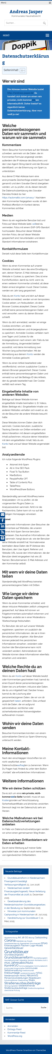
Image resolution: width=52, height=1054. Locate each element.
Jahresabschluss (22, 962)
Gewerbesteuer (13, 947)
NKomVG (32, 975)
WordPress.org (15, 1036)
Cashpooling (41, 937)
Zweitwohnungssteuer (36, 988)
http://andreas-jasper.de (20, 93)
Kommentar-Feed (16, 1032)
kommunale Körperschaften (14, 968)
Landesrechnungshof (28, 973)
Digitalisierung (21, 941)
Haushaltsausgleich (40, 958)
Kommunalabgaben (26, 966)
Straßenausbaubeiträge (22, 983)
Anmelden (13, 1026)
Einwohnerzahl (35, 943)
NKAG (23, 975)
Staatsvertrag (23, 980)
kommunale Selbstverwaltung (21, 969)
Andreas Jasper (26, 11)
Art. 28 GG (23, 937)
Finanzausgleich (12, 945)
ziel (34, 100)
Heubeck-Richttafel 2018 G (38, 960)
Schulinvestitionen (10, 980)
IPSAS (7, 963)
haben (18, 701)
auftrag (20, 765)
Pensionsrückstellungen (16, 978)
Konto (17, 296)
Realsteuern (35, 978)
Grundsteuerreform (18, 957)
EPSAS (44, 943)
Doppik (29, 941)
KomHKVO (11, 965)
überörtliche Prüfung (12, 990)
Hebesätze (23, 960)
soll (34, 224)
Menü (3, 3)
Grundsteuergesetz (14, 954)
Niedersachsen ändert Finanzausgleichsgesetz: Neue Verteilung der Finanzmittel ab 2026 (24, 891)
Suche (43, 1007)
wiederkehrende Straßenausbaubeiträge (19, 986)
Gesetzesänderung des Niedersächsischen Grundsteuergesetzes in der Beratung (24, 904)
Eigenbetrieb (24, 943)
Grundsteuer (16, 951)
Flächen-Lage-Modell (32, 945)
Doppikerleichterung (11, 943)
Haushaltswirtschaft (11, 960)
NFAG (39, 973)
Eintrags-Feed (14, 1029)
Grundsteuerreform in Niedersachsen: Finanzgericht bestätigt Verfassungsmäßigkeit (24, 881)
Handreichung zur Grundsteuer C (24, 918)
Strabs (32, 980)
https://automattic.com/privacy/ (18, 197)
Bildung (31, 938)
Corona (10, 940)
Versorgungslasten (11, 986)
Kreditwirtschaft (28, 970)
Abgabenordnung (10, 938)
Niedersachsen (11, 975)
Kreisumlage (12, 972)
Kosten (5, 800)
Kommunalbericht (40, 966)
